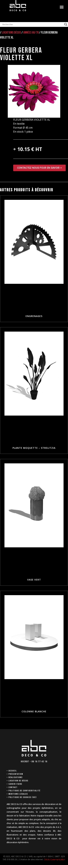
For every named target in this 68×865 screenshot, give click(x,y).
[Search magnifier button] (65, 24)
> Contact (12, 787)
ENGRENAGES (34, 316)
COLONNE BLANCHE (34, 711)
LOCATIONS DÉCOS (11, 33)
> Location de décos (17, 780)
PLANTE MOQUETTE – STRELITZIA (34, 447)
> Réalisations (15, 777)
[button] (62, 7)
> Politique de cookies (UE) (22, 797)
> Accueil (12, 770)
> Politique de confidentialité (23, 790)
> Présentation (15, 774)
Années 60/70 (31, 33)
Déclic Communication (54, 859)
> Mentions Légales (17, 794)
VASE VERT (34, 579)
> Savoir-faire (14, 784)
